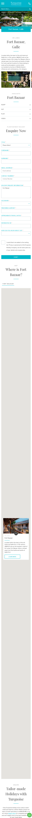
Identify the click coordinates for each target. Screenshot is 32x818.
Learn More (12, 556)
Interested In (6, 223)
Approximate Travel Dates (11, 215)
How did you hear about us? (12, 230)
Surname (5, 158)
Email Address (7, 168)
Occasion (5, 200)
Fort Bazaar (8, 284)
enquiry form (12, 813)
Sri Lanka (26, 12)
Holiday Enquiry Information (12, 185)
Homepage (3, 12)
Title (3, 142)
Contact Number (7, 176)
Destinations (11, 12)
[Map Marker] (16, 533)
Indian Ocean (19, 12)
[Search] (30, 9)
